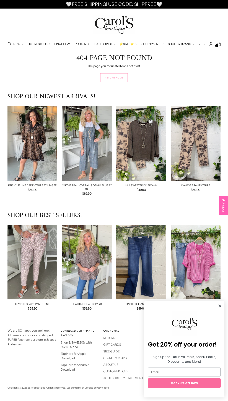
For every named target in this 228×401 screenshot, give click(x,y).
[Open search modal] (9, 44)
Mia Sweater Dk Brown (141, 185)
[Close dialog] (220, 306)
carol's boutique (36, 387)
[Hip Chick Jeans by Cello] (141, 262)
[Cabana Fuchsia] (196, 262)
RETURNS (110, 338)
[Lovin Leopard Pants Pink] (32, 262)
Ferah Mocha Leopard (87, 303)
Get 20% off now (184, 383)
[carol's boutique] (114, 24)
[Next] (204, 44)
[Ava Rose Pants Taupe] (196, 143)
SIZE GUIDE (111, 351)
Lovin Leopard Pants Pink (32, 303)
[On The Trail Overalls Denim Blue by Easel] (87, 143)
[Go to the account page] (211, 44)
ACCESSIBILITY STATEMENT (123, 378)
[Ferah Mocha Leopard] (87, 262)
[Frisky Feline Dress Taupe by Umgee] (32, 143)
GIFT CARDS (112, 344)
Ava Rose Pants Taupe (195, 185)
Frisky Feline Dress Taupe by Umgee (32, 185)
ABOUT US (110, 364)
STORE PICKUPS (115, 358)
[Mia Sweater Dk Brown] (141, 143)
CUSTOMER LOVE (115, 371)
